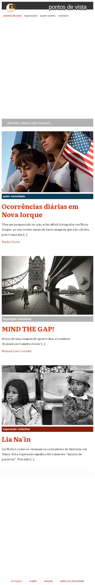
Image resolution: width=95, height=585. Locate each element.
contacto (63, 15)
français (48, 581)
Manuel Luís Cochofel (16, 351)
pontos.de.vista (13, 15)
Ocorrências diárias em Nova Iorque (40, 210)
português (16, 581)
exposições (31, 15)
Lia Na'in (16, 439)
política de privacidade (72, 581)
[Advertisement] (47, 68)
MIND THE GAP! (28, 328)
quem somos (47, 15)
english (33, 581)
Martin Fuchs (11, 242)
